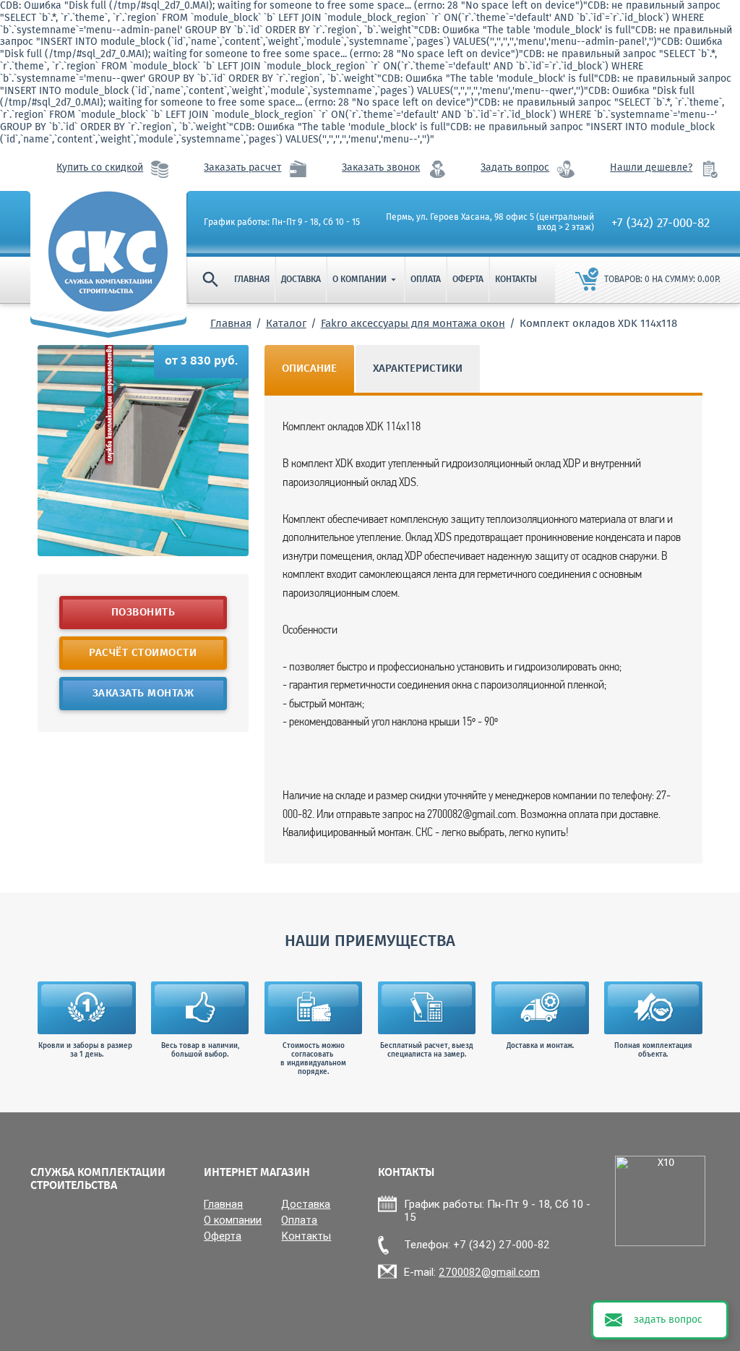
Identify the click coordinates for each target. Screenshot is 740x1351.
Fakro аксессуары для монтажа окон (413, 324)
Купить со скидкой (99, 168)
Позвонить (143, 613)
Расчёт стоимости (143, 653)
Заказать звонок (381, 168)
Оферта (467, 279)
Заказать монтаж (143, 694)
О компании (365, 279)
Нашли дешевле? (651, 168)
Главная (252, 279)
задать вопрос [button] (668, 1320)
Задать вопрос (515, 168)
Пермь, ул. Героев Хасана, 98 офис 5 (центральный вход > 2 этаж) (490, 223)
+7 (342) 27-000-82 (660, 224)
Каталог (286, 324)
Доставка (301, 279)
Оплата (425, 279)
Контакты (516, 279)
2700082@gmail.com (489, 1272)
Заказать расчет (242, 168)
